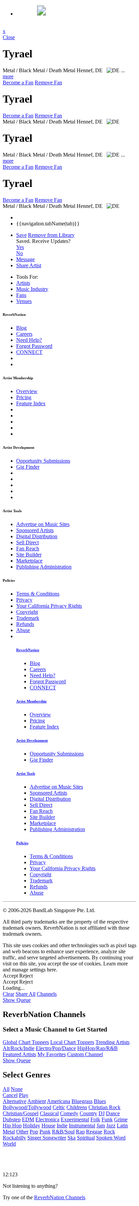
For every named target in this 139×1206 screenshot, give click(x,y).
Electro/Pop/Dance (56, 1048)
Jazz (110, 1125)
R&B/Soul (63, 1131)
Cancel (10, 1095)
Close (9, 37)
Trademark (27, 618)
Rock (109, 1131)
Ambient (36, 1101)
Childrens (76, 1107)
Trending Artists (112, 1042)
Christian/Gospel (20, 1113)
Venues (24, 301)
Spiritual (86, 1138)
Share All (25, 994)
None (17, 1089)
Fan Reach (27, 548)
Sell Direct (27, 542)
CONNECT (29, 352)
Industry (32, 289)
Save (21, 235)
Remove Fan (48, 82)
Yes (20, 247)
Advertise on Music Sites (43, 524)
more (8, 76)
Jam (100, 1125)
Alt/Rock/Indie (18, 1048)
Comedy (69, 1113)
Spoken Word (111, 1138)
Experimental (75, 1119)
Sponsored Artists (35, 530)
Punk (45, 1131)
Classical (49, 1113)
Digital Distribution (36, 536)
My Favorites (51, 1054)
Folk (95, 1119)
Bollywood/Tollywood (27, 1107)
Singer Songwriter (46, 1138)
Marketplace (29, 561)
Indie (62, 1125)
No (19, 253)
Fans (21, 295)
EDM (28, 1119)
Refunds (25, 624)
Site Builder (28, 554)
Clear (8, 994)
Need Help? (29, 340)
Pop (34, 1131)
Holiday (31, 1125)
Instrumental (82, 1125)
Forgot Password (34, 346)
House (48, 1125)
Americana (58, 1101)
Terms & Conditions (37, 594)
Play (23, 1095)
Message (25, 259)
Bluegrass (82, 1101)
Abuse (23, 630)
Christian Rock (104, 1107)
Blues (100, 1101)
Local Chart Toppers (72, 1042)
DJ (102, 1113)
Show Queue (17, 1000)
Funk (107, 1119)
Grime (121, 1119)
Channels (47, 994)
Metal (9, 1131)
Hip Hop (12, 1125)
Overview (26, 391)
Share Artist (28, 265)
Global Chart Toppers (26, 1042)
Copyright (27, 612)
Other (22, 1131)
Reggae (94, 1131)
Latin (122, 1125)
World (9, 1144)
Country (88, 1113)
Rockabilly (14, 1138)
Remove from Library (51, 235)
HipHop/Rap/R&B (97, 1048)
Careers (24, 334)
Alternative (14, 1101)
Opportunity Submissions (43, 461)
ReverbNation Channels (59, 1197)
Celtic (59, 1107)
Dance (113, 1113)
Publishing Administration (44, 567)
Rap (80, 1131)
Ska (71, 1138)
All (6, 1089)
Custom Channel (85, 1054)
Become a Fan (18, 82)
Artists (23, 283)
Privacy (24, 600)
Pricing (23, 397)
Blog (21, 328)
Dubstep (12, 1119)
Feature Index (31, 403)
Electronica (47, 1119)
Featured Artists (19, 1054)
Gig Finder (27, 467)
